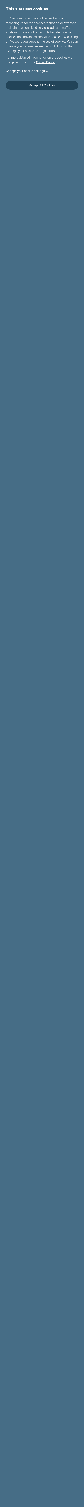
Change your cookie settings (25, 71)
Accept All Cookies (42, 85)
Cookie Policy (45, 62)
